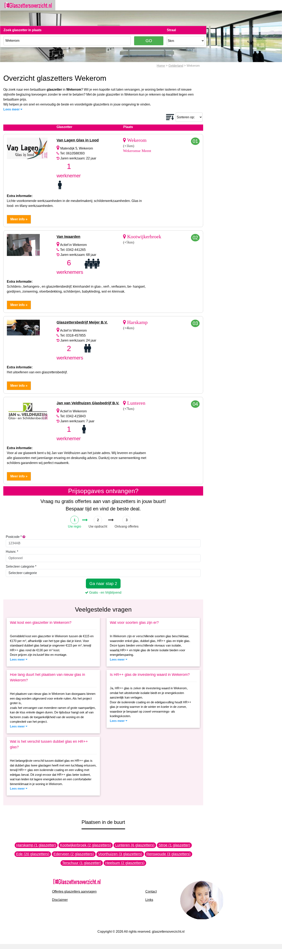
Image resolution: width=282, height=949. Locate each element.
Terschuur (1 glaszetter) (81, 863)
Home (161, 65)
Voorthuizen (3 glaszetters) (120, 854)
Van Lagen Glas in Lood (78, 140)
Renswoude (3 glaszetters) (168, 854)
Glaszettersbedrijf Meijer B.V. (82, 322)
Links (149, 900)
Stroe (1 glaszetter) (174, 845)
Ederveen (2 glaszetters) (73, 854)
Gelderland (175, 65)
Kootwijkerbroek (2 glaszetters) (85, 845)
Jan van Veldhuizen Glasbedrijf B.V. (88, 403)
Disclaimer (60, 900)
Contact (151, 891)
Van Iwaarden (68, 237)
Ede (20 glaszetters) (32, 854)
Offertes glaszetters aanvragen (74, 891)
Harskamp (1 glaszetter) (36, 845)
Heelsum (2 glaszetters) (125, 863)
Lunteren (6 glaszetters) (134, 845)
